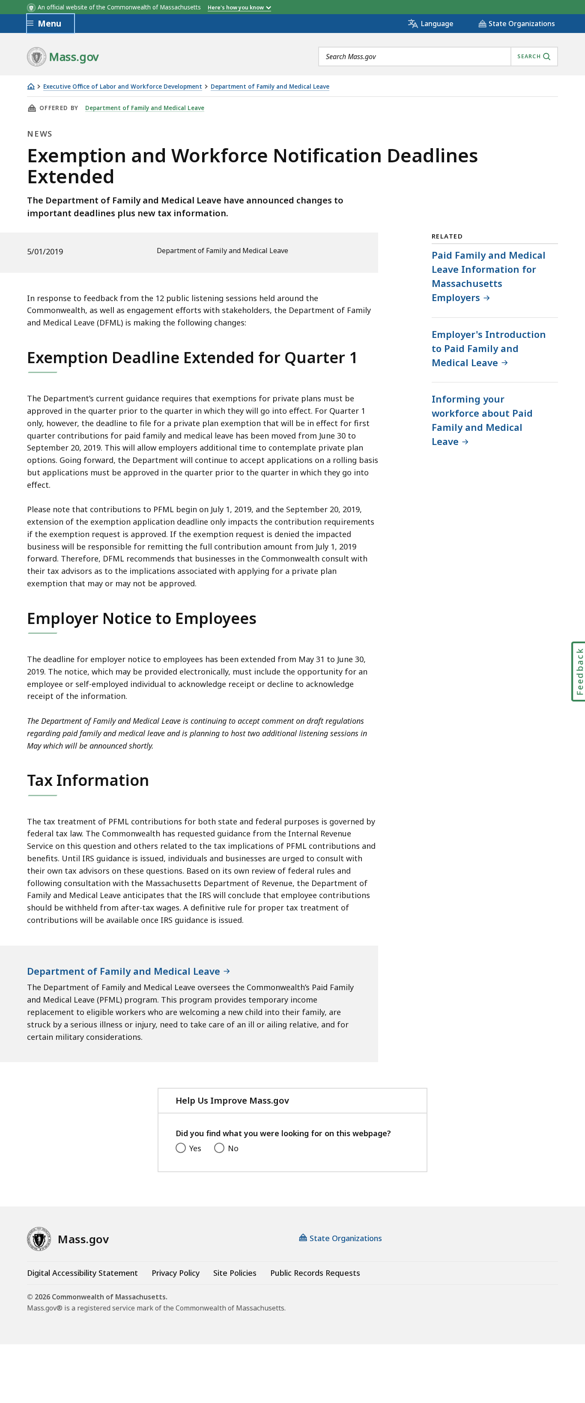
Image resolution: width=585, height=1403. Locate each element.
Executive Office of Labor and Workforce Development (122, 86)
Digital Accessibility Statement (82, 1273)
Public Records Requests (315, 1273)
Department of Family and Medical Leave (270, 86)
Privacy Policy (176, 1273)
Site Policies (235, 1273)
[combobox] (438, 56)
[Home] (31, 86)
